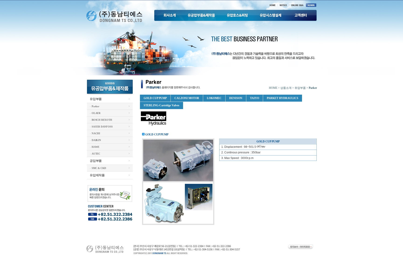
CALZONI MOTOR (186, 98)
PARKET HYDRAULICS (282, 98)
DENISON (235, 98)
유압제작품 (97, 175)
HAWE (95, 146)
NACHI (96, 133)
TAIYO (254, 98)
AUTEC (96, 153)
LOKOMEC (214, 98)
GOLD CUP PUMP (155, 98)
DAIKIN (96, 140)
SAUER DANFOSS (102, 126)
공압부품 (96, 160)
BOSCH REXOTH (102, 119)
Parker (95, 106)
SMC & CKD (99, 168)
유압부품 (96, 99)
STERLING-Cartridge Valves (161, 105)
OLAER (96, 113)
